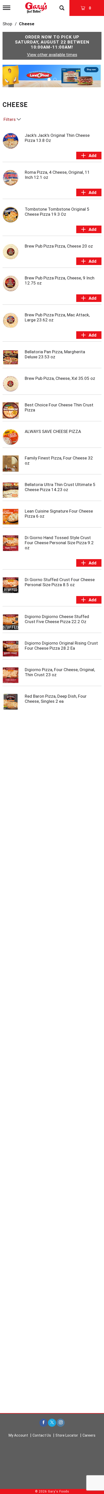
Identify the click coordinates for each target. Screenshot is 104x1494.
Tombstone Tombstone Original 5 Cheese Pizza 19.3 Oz (57, 212)
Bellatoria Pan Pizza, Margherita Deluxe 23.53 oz (55, 354)
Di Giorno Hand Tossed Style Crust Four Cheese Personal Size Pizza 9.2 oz (59, 542)
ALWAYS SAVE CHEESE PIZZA (53, 431)
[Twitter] (52, 1423)
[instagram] (61, 1423)
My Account (18, 1435)
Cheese (26, 23)
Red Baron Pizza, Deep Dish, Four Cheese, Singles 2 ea (56, 699)
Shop (7, 23)
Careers (89, 1435)
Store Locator (67, 1435)
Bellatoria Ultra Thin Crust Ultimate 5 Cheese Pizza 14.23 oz (60, 487)
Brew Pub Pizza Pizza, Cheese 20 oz (59, 246)
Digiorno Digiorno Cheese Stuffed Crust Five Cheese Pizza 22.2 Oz (57, 619)
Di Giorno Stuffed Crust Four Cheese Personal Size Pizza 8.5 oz (60, 582)
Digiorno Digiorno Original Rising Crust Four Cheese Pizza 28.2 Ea (61, 646)
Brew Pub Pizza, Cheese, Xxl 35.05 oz (60, 378)
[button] (52, 75)
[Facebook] (43, 1423)
